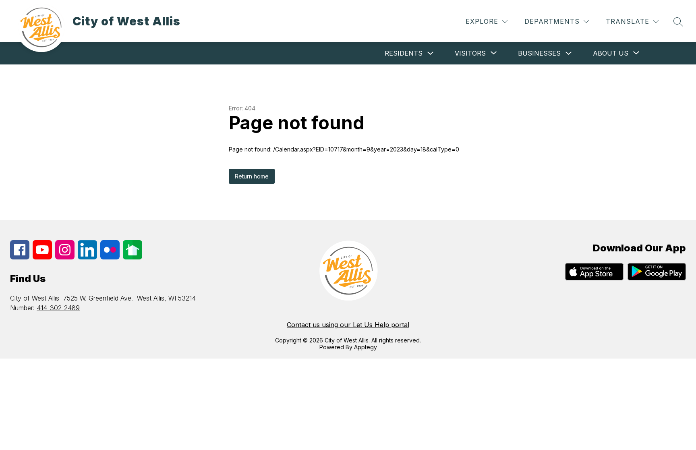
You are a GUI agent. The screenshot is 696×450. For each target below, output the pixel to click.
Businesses (539, 53)
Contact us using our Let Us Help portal (348, 325)
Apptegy (365, 347)
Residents (404, 53)
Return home (252, 176)
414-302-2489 (58, 308)
